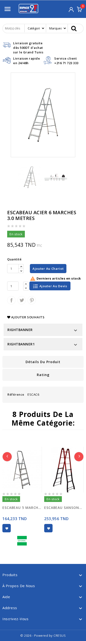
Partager (11, 300)
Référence (15, 394)
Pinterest (32, 300)
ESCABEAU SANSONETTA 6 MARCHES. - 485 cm (64, 507)
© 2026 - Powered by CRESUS (43, 635)
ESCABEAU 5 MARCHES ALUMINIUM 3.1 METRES (22, 507)
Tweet (22, 300)
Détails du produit (43, 362)
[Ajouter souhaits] (6, 528)
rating (43, 374)
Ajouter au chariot (48, 268)
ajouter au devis (52, 286)
